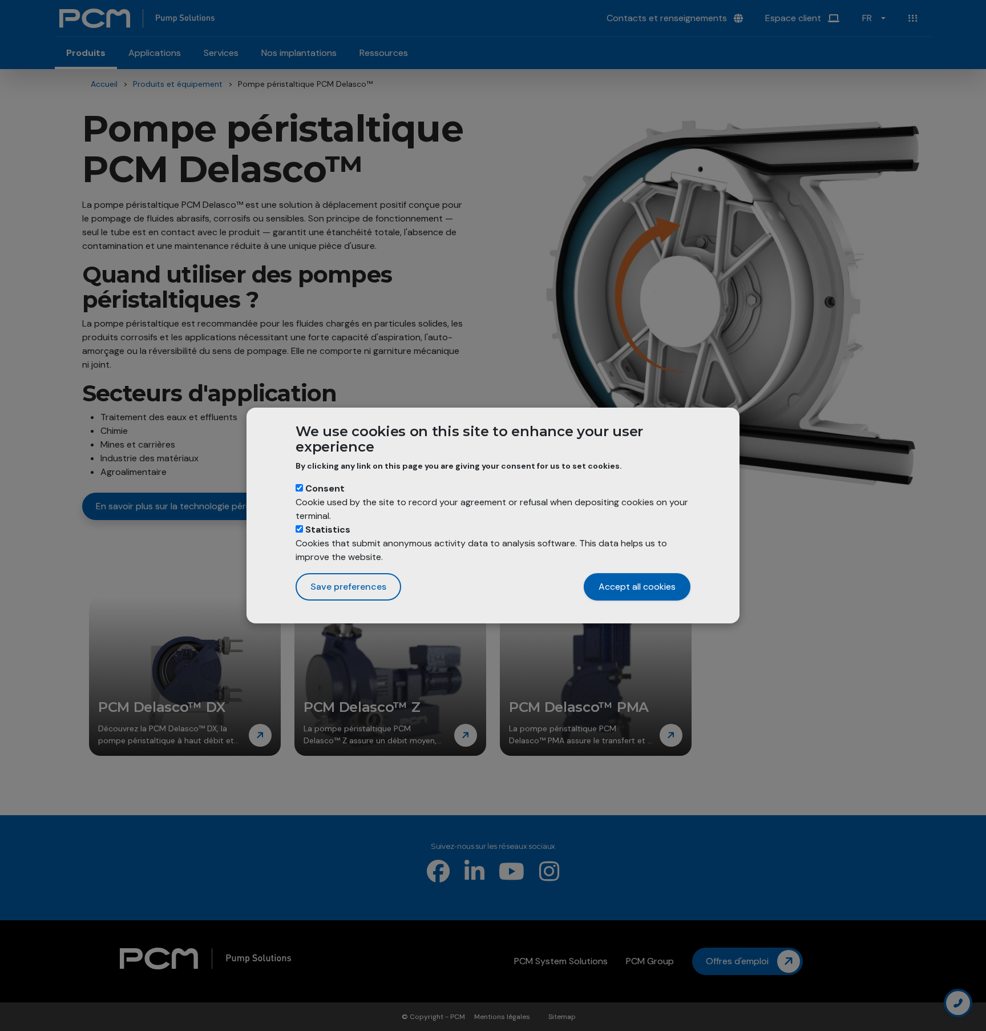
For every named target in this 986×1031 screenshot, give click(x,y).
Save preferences (348, 587)
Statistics (327, 529)
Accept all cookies (637, 587)
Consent (325, 488)
